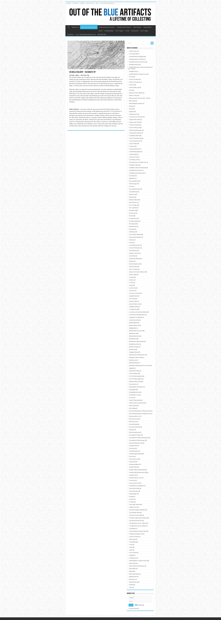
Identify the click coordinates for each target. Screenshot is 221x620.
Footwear (131, 239)
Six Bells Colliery (133, 467)
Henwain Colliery (133, 266)
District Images (137, 27)
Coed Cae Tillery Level (134, 127)
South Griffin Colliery (134, 488)
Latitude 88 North (133, 296)
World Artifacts (147, 27)
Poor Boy (131, 397)
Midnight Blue (132, 328)
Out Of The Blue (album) (135, 379)
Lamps (131, 285)
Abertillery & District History (124, 27)
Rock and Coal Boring (134, 427)
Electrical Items (133, 202)
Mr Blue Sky (132, 349)
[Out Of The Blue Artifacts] (110, 15)
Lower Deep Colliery (134, 320)
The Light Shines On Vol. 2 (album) (137, 526)
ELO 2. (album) (132, 207)
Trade (130, 547)
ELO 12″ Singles (144, 30)
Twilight (131, 555)
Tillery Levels (132, 539)
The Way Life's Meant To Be (136, 534)
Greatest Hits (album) (134, 258)
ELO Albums (70, 34)
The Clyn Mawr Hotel (134, 512)
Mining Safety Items (134, 336)
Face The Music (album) (135, 234)
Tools (130, 544)
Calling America (133, 114)
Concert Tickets (133, 143)
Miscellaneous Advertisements (136, 341)
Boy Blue (131, 106)
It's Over (131, 282)
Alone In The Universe (134, 82)
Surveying (131, 501)
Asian (130, 90)
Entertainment (132, 226)
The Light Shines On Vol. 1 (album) (137, 523)
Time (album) (132, 542)
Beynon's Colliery (133, 95)
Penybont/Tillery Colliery (135, 381)
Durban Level (132, 194)
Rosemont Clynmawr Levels (136, 443)
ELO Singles (132, 223)
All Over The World (134, 79)
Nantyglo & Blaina (133, 352)
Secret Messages (133, 451)
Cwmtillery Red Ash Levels (135, 170)
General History (133, 250)
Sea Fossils (132, 448)
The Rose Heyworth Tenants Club (137, 531)
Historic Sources (90, 3)
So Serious (131, 480)
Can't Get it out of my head (135, 117)
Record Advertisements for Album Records (139, 411)
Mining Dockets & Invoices (135, 330)
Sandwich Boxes (133, 445)
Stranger (131, 496)
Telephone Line (133, 507)
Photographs (132, 389)
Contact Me (75, 3)
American (131, 84)
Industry (131, 280)
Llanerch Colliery (133, 301)
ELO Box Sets (132, 213)
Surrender (131, 499)
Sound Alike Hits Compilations (136, 485)
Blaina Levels (132, 100)
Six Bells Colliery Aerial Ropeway (137, 469)
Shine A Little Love (133, 459)
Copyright (82, 3)
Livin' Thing (132, 298)
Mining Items (75, 27)
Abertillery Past (133, 71)
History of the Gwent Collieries (88, 27)
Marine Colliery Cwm (134, 325)
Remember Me (140, 605)
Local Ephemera (133, 309)
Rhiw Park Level (133, 421)
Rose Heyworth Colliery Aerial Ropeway (139, 437)
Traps (130, 550)
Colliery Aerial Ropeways (135, 130)
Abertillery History (133, 64)
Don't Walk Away (133, 191)
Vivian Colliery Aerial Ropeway (136, 566)
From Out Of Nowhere (134, 248)
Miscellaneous (132, 338)
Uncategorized (133, 558)
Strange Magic (132, 493)
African (131, 76)
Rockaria (131, 429)
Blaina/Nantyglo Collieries (135, 103)
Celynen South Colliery (134, 122)
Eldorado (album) (133, 199)
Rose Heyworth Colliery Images (137, 440)
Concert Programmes (134, 141)
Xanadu (131, 584)
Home (97, 3)
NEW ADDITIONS (102, 34)
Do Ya (130, 186)
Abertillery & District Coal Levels (106, 27)
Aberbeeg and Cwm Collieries (136, 59)
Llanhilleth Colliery (133, 306)
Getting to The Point (134, 253)
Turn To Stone (132, 552)
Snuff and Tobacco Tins (135, 477)
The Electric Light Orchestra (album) (138, 518)
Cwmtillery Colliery (133, 165)
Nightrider (131, 368)
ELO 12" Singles (133, 205)
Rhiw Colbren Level (134, 419)
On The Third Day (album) (135, 376)
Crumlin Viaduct (133, 154)
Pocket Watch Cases (134, 395)
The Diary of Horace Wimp (135, 515)
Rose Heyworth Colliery (135, 435)
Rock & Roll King (133, 424)
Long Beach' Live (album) (135, 317)
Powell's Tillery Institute (135, 400)
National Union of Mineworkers (137, 354)
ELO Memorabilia (109, 30)
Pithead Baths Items (134, 392)
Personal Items (133, 384)
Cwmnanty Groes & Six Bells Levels (137, 162)
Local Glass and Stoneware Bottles (137, 312)
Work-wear (132, 579)
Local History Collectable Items (136, 314)
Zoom (130, 587)
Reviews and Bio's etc (134, 416)
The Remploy (132, 528)
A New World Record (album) (136, 56)
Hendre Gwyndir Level (134, 264)
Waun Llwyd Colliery (134, 574)
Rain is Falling (132, 408)
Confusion (131, 146)
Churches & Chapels (134, 125)
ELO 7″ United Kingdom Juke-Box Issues (86, 34)
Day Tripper (132, 175)
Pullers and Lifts (133, 405)
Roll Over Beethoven (134, 432)
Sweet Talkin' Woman (134, 504)
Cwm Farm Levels (133, 157)
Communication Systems (135, 133)
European (131, 229)
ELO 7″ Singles (119, 30)
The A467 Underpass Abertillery (137, 509)
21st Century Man (133, 53)
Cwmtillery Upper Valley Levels (136, 173)
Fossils (100, 30)
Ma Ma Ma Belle (133, 322)
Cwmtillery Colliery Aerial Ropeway (137, 167)
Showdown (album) (134, 464)
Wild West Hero (133, 576)
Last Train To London (134, 293)
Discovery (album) (133, 181)
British (130, 109)
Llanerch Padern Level (134, 304)
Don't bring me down (134, 189)
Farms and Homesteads (135, 237)
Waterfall (131, 571)
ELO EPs (127, 30)
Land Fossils (132, 288)
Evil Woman (132, 231)
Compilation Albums (134, 135)
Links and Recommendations (107, 3)
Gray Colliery (132, 256)
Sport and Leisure (133, 491)
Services (131, 456)
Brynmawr (131, 111)
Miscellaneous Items (134, 344)
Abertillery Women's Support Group (138, 74)
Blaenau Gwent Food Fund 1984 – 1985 (138, 98)
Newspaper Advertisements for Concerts (139, 365)
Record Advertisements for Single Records (139, 413)
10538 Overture (133, 51)
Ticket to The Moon (134, 536)
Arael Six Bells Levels (134, 87)
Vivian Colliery (132, 563)
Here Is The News (133, 269)
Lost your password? (134, 608)
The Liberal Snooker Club (135, 520)
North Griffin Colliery (134, 370)
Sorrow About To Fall (134, 483)
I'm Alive (131, 277)
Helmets (131, 261)
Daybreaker (132, 178)
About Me (68, 3)
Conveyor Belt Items (134, 149)
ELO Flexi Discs (135, 30)
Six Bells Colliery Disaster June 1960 (138, 472)
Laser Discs (132, 290)
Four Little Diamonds (134, 245)
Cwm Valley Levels (133, 159)
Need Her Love (132, 360)
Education (131, 197)
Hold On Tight (132, 274)
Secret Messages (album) (135, 453)
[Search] (152, 43)
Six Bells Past (132, 475)
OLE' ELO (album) (133, 373)
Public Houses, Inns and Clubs (136, 403)
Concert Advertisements (135, 138)
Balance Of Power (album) (135, 92)
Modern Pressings (133, 346)
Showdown (132, 461)
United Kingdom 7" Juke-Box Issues (138, 560)
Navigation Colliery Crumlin (136, 357)
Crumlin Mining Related (135, 151)
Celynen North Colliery (134, 119)
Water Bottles (132, 568)
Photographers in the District (136, 387)
